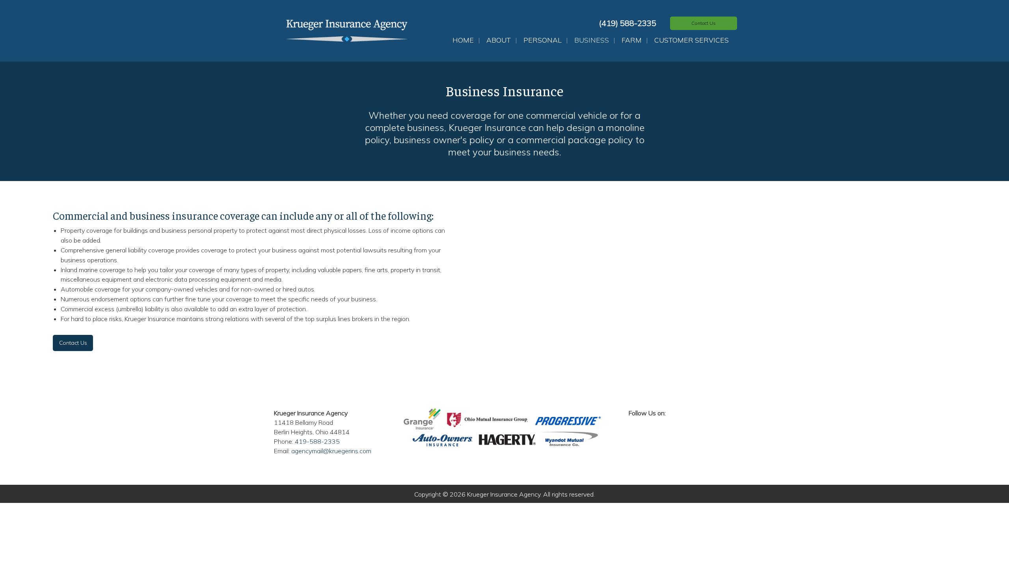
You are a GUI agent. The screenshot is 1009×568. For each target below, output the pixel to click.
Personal (542, 40)
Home (463, 40)
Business (591, 40)
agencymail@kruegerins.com (331, 451)
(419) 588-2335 (627, 23)
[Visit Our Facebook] (635, 422)
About (498, 40)
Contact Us (73, 342)
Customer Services (691, 40)
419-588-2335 (317, 441)
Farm (632, 40)
